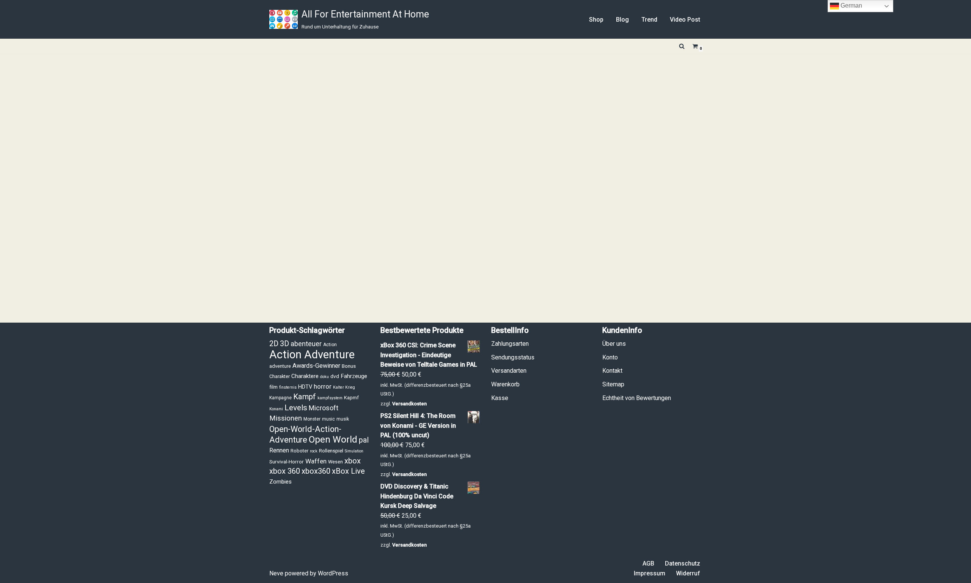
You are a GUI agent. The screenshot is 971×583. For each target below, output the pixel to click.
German (850, 5)
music (328, 419)
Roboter (299, 451)
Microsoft (323, 408)
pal (364, 440)
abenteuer (306, 344)
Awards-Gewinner (316, 365)
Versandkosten (409, 404)
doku (324, 376)
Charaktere (305, 376)
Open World (333, 439)
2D (273, 343)
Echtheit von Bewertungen (636, 398)
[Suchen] (682, 46)
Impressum (649, 573)
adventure (280, 366)
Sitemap (613, 384)
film (273, 387)
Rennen (279, 450)
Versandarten (508, 370)
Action (330, 344)
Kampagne (280, 397)
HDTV (305, 387)
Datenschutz (682, 563)
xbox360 (316, 471)
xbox (352, 460)
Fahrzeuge (354, 376)
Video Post (685, 19)
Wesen (335, 462)
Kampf (304, 396)
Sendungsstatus (512, 357)
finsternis (288, 387)
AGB (648, 563)
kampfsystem (330, 397)
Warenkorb (505, 384)
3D (284, 343)
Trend (649, 19)
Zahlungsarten (510, 343)
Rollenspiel (331, 450)
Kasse (499, 398)
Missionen (285, 418)
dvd (334, 376)
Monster (312, 419)
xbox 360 (284, 471)
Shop (596, 19)
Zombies (280, 481)
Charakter (279, 376)
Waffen (316, 461)
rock (313, 451)
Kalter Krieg (344, 387)
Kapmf (351, 397)
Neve (276, 573)
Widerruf (688, 573)
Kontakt (612, 370)
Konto (610, 357)
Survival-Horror (286, 462)
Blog (622, 19)
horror (323, 386)
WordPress (333, 573)
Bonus (349, 366)
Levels (295, 407)
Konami (276, 409)
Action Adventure (312, 354)
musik (342, 419)
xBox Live (348, 471)
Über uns (614, 343)
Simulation (354, 451)
